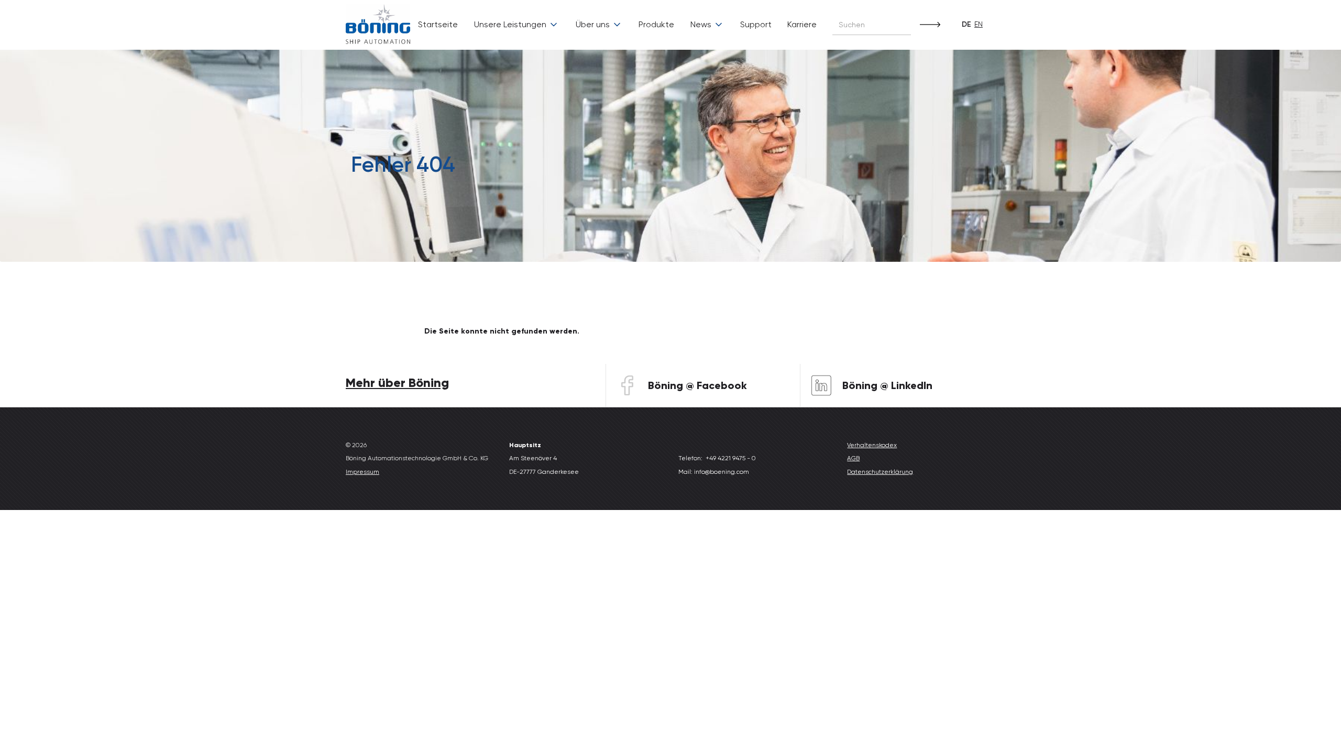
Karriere (802, 24)
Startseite (438, 24)
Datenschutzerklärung (880, 471)
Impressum (362, 471)
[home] (378, 25)
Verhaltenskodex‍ (872, 445)
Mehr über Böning (397, 382)
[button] (516, 24)
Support (756, 24)
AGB (853, 458)
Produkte (656, 24)
